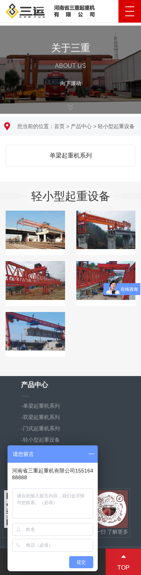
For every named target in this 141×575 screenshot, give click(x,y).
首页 (59, 126)
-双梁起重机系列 (40, 417)
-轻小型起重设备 (40, 440)
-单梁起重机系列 (40, 406)
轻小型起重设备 (116, 126)
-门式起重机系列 (40, 428)
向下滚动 (70, 81)
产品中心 (81, 126)
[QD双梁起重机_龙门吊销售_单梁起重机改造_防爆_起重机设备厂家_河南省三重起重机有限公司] (50, 10)
